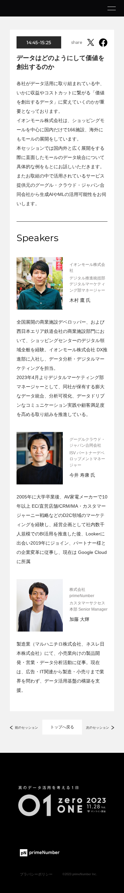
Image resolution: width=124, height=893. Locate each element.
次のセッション (97, 727)
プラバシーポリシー (36, 874)
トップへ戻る (62, 727)
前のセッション (26, 727)
